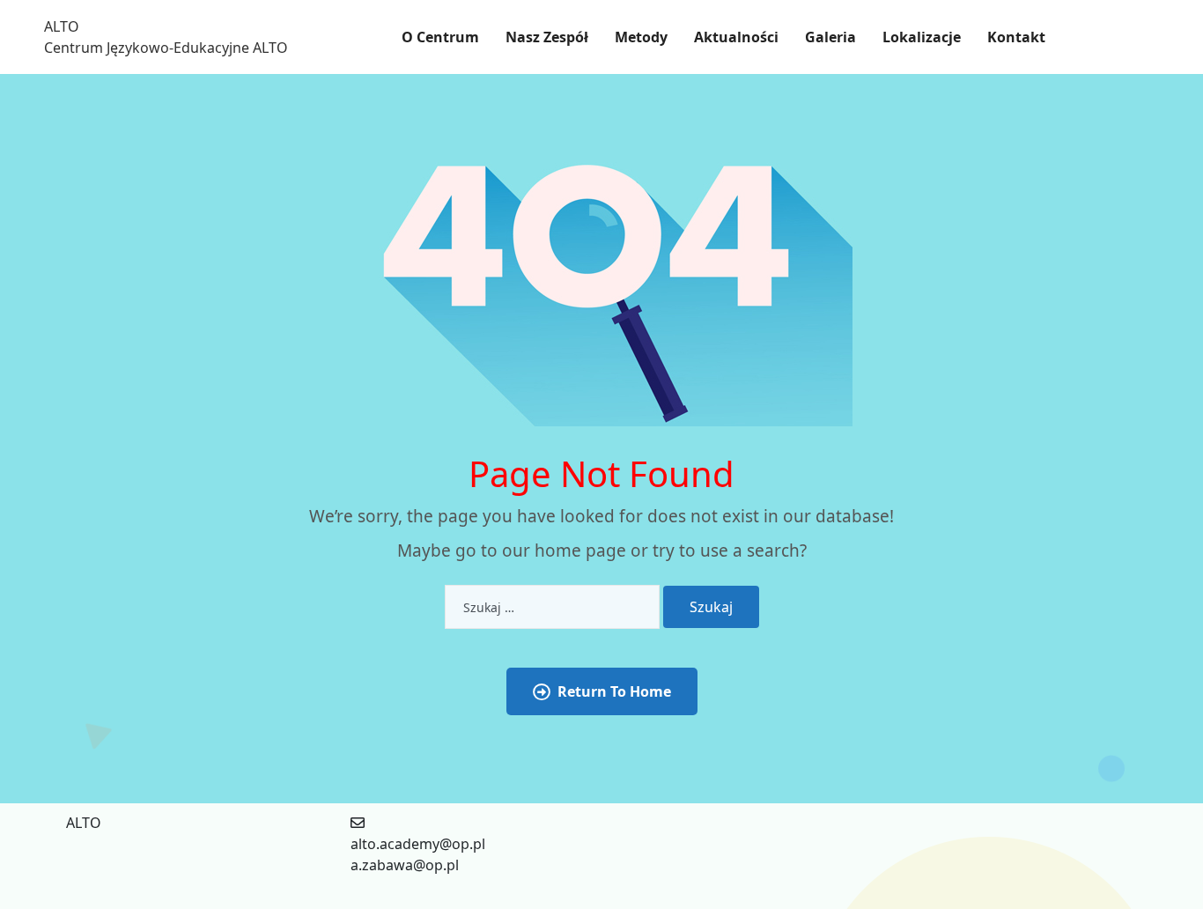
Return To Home (614, 691)
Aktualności (736, 37)
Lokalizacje (921, 37)
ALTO (61, 26)
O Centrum (440, 37)
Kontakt (1016, 37)
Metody (641, 37)
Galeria (830, 37)
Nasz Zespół (547, 37)
